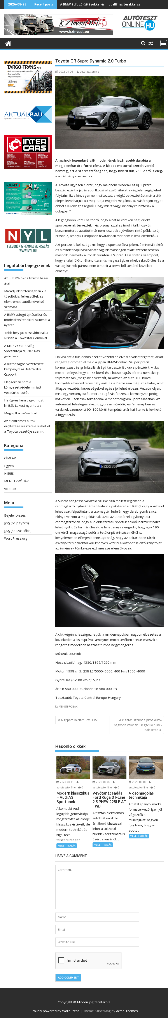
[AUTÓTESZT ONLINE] (8, 42)
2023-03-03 (139, 782)
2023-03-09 (103, 782)
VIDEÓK (10, 489)
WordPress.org (15, 538)
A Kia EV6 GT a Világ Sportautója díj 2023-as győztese (22, 350)
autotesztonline (89, 71)
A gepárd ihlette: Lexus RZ (79, 720)
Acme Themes (127, 1011)
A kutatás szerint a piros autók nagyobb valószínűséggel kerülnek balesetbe (138, 725)
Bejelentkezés (15, 515)
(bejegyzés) (16, 523)
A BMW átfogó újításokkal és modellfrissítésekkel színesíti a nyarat (112, 4)
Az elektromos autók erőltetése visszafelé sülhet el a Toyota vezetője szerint (27, 426)
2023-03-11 (67, 782)
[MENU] (163, 43)
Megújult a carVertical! (20, 413)
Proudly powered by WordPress (54, 1011)
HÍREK (9, 473)
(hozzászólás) (18, 530)
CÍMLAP (10, 458)
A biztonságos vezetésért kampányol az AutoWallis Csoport (24, 369)
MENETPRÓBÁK (68, 706)
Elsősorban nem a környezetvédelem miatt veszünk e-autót (22, 387)
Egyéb (9, 466)
